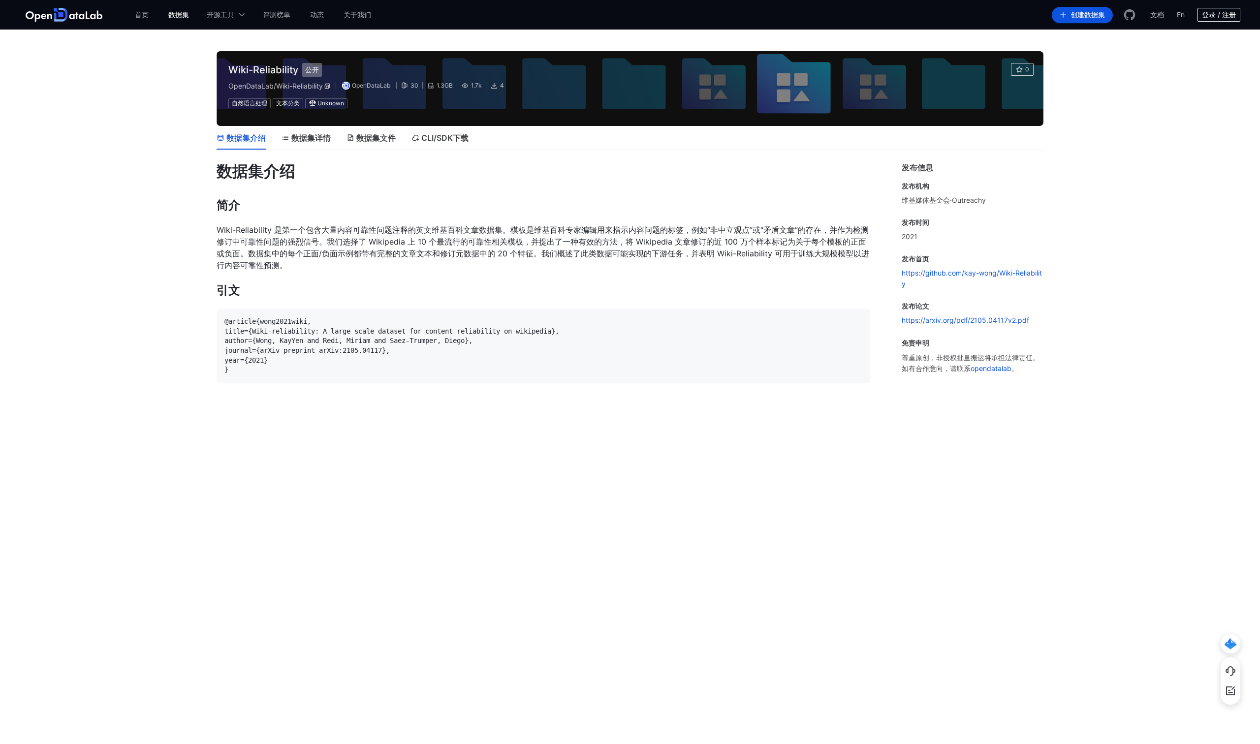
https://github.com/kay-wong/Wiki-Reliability (972, 278)
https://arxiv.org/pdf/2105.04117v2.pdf (965, 320)
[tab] (241, 138)
